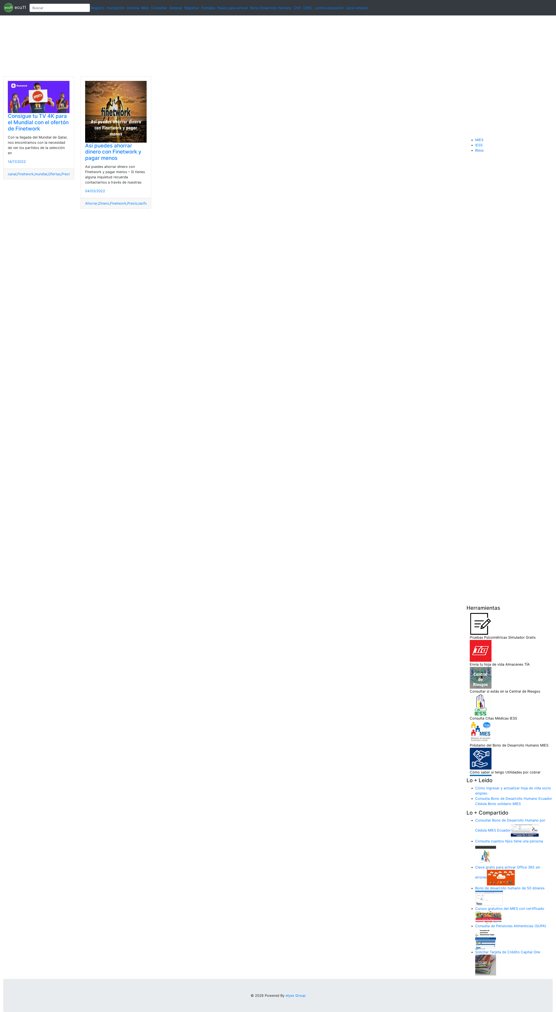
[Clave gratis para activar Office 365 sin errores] (501, 877)
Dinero (103, 203)
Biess (479, 150)
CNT (297, 8)
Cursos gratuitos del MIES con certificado (509, 908)
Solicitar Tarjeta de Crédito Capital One (507, 952)
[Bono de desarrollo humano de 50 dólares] (489, 898)
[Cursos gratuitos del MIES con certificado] (489, 917)
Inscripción (116, 8)
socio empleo (357, 8)
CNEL (308, 8)
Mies (145, 8)
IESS (479, 145)
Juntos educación (329, 8)
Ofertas (54, 174)
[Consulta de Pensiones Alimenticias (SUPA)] (485, 939)
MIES (479, 140)
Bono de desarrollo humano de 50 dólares (509, 888)
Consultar (159, 8)
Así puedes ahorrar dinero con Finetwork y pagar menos (113, 151)
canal (12, 174)
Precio (66, 174)
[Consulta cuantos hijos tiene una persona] (485, 854)
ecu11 (19, 7)
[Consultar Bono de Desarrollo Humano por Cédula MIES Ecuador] (525, 830)
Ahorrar (91, 203)
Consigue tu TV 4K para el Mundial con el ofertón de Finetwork (38, 122)
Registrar (191, 8)
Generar (175, 8)
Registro (98, 8)
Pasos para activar (232, 8)
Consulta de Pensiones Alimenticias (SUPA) (510, 926)
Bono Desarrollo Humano (270, 8)
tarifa (143, 203)
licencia (133, 8)
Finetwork (25, 174)
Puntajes (208, 8)
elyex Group (296, 995)
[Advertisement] (130, 45)
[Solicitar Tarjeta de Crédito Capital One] (485, 965)
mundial (41, 174)
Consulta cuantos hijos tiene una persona (509, 841)
